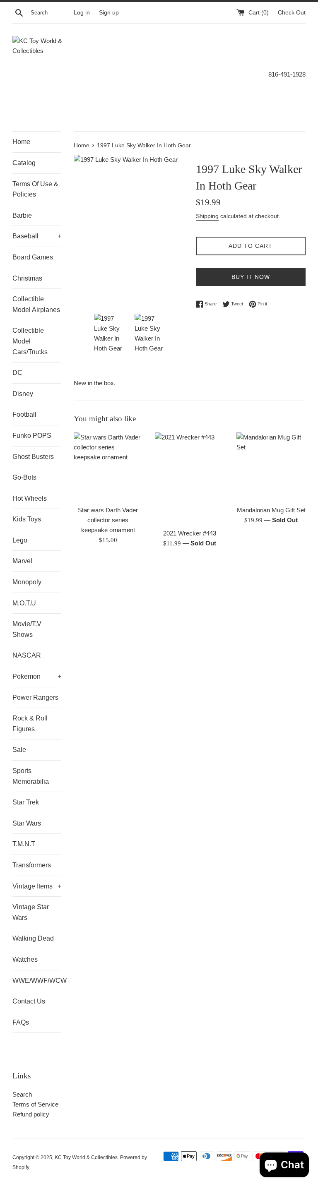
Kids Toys (26, 519)
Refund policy (30, 1114)
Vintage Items (36, 886)
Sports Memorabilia (30, 776)
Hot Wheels (29, 498)
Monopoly (26, 582)
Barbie (22, 215)
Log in (82, 13)
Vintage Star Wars (30, 912)
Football (24, 414)
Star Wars (26, 823)
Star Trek (25, 802)
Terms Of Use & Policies (35, 189)
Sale (19, 749)
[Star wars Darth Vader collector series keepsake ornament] (108, 467)
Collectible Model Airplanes (36, 304)
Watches (25, 959)
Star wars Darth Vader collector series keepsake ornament (108, 520)
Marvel (22, 560)
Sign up (109, 13)
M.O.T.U (24, 603)
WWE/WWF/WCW (36, 980)
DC (17, 372)
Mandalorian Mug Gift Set (271, 510)
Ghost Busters (33, 456)
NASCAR (26, 655)
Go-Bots (24, 477)
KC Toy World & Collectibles (86, 1157)
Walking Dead (33, 938)
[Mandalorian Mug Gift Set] (271, 467)
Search (22, 1094)
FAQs (20, 1022)
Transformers (31, 865)
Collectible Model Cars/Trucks (30, 341)
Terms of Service (35, 1104)
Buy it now (250, 277)
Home (21, 141)
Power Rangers (35, 697)
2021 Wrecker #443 (189, 533)
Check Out (292, 13)
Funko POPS (31, 435)
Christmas (27, 278)
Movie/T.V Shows (26, 629)
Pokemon (36, 676)
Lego (19, 540)
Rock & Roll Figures (30, 723)
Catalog (24, 162)
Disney (22, 393)
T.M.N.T (23, 843)
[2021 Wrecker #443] (189, 478)
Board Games (32, 257)
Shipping (207, 216)
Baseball (36, 236)
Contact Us (28, 1001)
